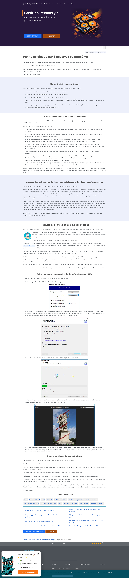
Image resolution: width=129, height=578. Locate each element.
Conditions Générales (64, 568)
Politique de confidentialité (52, 569)
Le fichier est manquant (31, 503)
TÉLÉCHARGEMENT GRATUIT (34, 531)
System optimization (96, 503)
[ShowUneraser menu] (104, 47)
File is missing (84, 503)
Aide (52, 4)
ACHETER (51, 36)
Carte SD (37, 500)
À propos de (31, 4)
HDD (25, 500)
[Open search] (72, 4)
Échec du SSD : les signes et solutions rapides (39, 510)
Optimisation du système (48, 503)
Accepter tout (57, 576)
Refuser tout (67, 576)
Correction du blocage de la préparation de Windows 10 (42, 526)
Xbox (64, 500)
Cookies (77, 568)
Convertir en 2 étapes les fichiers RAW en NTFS (83, 526)
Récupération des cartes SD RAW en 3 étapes (39, 521)
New (59, 503)
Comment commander (85, 564)
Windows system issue (70, 503)
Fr (67, 4)
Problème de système (75, 500)
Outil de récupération (90, 500)
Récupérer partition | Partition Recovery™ (42, 539)
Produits (39, 4)
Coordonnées (61, 4)
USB (43, 500)
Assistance (67, 564)
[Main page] (24, 4)
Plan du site (102, 564)
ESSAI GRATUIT (32, 36)
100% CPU (57, 500)
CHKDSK (49, 500)
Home (25, 539)
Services (47, 4)
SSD (30, 500)
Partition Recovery (30, 48)
